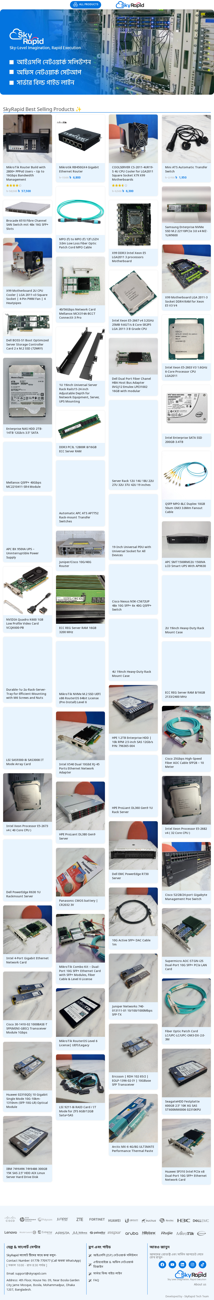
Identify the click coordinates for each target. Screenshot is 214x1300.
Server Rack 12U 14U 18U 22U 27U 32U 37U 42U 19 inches (133, 483)
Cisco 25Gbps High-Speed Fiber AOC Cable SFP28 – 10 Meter (184, 763)
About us (200, 1285)
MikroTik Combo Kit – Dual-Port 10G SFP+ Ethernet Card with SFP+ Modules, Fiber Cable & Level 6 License (80, 973)
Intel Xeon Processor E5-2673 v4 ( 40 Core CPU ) (27, 828)
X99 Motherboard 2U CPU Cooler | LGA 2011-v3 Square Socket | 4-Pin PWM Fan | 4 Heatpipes (26, 297)
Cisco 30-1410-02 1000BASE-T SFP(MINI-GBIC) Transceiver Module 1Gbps (26, 1029)
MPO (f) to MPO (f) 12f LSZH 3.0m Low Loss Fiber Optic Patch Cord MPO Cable (79, 244)
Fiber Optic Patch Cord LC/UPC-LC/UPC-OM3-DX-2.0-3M (185, 1036)
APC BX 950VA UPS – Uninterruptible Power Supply (22, 553)
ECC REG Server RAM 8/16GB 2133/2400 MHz (185, 695)
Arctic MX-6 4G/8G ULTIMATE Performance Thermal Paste (133, 1149)
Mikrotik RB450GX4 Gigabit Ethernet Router (79, 170)
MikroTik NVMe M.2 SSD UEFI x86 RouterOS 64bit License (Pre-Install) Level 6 (80, 698)
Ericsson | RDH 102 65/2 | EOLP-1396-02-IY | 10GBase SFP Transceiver (131, 1081)
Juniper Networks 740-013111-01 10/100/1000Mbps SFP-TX (132, 1011)
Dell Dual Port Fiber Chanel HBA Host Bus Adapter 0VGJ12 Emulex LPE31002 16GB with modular (131, 385)
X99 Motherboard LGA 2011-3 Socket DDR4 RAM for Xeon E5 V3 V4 (186, 302)
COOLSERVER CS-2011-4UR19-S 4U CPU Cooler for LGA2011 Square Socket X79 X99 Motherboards (132, 174)
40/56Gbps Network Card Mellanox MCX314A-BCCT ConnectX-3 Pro (77, 314)
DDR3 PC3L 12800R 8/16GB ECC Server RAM (78, 449)
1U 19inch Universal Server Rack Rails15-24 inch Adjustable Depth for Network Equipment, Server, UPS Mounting (79, 393)
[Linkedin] (182, 1264)
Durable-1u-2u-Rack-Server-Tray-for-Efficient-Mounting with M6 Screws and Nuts (26, 694)
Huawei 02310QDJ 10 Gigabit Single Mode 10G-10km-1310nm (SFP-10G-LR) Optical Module (27, 1101)
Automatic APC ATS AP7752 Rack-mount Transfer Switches (78, 518)
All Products (88, 4)
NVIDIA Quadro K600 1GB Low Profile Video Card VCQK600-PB (24, 624)
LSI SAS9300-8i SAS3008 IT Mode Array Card (25, 762)
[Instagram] (192, 1264)
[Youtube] (172, 1264)
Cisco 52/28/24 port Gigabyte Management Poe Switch (186, 897)
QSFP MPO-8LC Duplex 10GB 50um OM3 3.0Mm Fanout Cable (185, 508)
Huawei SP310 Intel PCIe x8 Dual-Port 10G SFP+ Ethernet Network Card (186, 1176)
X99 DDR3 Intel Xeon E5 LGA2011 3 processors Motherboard (129, 257)
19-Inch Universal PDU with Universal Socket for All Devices (131, 551)
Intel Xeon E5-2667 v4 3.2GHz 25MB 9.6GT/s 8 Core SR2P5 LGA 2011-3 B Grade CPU (133, 325)
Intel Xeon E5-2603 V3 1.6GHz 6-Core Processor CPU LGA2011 (186, 372)
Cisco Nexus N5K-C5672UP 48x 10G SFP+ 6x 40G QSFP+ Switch (132, 606)
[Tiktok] (202, 1264)
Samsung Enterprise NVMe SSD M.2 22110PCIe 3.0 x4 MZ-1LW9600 (186, 231)
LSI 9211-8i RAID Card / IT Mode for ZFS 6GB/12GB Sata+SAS (77, 1111)
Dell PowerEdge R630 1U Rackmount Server (23, 894)
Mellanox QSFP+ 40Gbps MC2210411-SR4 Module (23, 485)
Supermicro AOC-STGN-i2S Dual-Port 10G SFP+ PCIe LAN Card (186, 965)
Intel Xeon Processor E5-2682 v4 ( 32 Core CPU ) (186, 831)
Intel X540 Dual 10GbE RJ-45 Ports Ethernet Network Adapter (79, 769)
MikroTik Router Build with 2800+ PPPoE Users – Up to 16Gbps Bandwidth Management (26, 174)
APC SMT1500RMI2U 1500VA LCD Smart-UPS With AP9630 (185, 564)
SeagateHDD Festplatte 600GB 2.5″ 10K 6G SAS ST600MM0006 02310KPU (183, 1106)
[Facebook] (162, 1264)
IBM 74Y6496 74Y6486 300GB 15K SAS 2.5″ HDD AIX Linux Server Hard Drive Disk (26, 1173)
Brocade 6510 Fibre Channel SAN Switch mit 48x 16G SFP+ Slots (27, 225)
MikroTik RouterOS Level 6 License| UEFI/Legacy (78, 1043)
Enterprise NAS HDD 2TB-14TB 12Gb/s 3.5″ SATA (24, 431)
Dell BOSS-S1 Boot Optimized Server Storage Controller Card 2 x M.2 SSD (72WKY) (27, 345)
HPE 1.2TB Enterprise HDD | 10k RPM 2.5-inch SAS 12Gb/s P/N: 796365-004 (132, 742)
